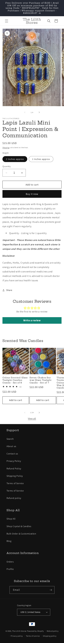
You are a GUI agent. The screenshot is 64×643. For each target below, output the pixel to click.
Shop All (11, 518)
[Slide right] (39, 112)
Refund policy (14, 498)
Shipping (5, 147)
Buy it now (32, 193)
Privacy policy (17, 636)
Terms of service (33, 636)
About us (11, 446)
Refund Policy (14, 468)
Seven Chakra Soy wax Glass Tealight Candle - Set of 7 (41, 380)
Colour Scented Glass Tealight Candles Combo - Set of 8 (15, 380)
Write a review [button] (32, 320)
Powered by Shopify (35, 631)
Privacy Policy (14, 460)
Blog (9, 541)
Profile (10, 569)
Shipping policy (49, 636)
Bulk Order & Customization (21, 533)
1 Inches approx (41, 159)
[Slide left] (24, 112)
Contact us (12, 453)
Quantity (6, 166)
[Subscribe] (50, 590)
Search (10, 438)
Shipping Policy (15, 475)
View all (32, 418)
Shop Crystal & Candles (19, 526)
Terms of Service (15, 483)
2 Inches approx (15, 159)
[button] (6, 21)
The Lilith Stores (19, 631)
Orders (10, 561)
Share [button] (9, 290)
